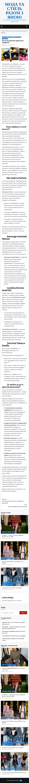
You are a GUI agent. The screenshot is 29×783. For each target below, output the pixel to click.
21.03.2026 (8, 564)
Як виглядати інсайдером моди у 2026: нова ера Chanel (13, 632)
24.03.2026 (8, 538)
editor (4, 45)
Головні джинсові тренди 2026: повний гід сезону (13, 639)
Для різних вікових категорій (7, 582)
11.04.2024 (9, 45)
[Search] (26, 26)
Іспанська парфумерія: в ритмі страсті (17, 505)
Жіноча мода (9, 31)
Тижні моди (14, 531)
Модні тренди (22, 582)
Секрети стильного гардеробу (7, 584)
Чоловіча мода (5, 38)
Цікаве (15, 558)
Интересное (10, 37)
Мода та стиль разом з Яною (14, 11)
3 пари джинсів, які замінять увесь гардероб (12, 587)
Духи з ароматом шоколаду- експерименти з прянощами (13, 501)
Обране (9, 531)
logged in (10, 600)
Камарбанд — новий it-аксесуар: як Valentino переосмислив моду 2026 (12, 536)
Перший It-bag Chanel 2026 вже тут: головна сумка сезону (13, 623)
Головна (3, 31)
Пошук (3, 607)
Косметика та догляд (17, 37)
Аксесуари (4, 664)
